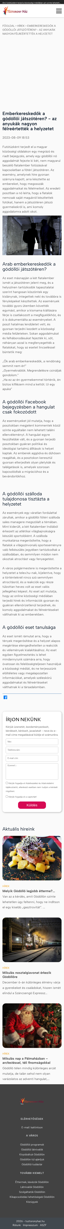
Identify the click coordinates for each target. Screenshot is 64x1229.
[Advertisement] (32, 70)
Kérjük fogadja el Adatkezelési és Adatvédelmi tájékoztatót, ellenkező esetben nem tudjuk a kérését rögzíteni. (32, 787)
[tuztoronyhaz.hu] (15, 11)
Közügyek (32, 1201)
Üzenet (9, 765)
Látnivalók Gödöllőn (32, 1187)
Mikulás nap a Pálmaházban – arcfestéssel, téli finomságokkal (26, 1061)
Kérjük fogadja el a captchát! (22, 797)
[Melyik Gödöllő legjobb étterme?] (32, 858)
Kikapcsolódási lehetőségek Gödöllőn (32, 1196)
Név (8, 740)
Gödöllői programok (32, 1144)
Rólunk (17, 1225)
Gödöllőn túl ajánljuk (32, 1159)
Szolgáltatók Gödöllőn (32, 1192)
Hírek (21, 25)
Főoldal (8, 25)
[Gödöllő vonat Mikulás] (32, 940)
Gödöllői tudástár (32, 1164)
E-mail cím (11, 757)
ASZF (43, 1225)
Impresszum (30, 1225)
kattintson (37, 1127)
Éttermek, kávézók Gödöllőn (32, 1182)
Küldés (32, 805)
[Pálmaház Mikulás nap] (32, 1025)
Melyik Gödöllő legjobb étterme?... (28, 891)
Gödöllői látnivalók (32, 1149)
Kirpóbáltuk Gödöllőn (32, 1154)
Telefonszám (12, 749)
